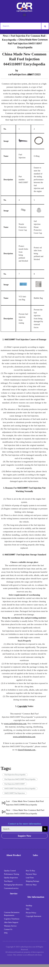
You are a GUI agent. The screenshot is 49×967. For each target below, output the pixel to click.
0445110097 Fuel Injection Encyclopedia (19, 788)
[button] (24, 14)
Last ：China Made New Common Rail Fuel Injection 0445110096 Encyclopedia (25, 803)
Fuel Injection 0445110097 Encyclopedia (19, 779)
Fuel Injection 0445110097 (14, 784)
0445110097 (10, 339)
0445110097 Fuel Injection (14, 793)
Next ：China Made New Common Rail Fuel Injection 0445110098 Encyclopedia (25, 812)
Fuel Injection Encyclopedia (14, 775)
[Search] (45, 26)
